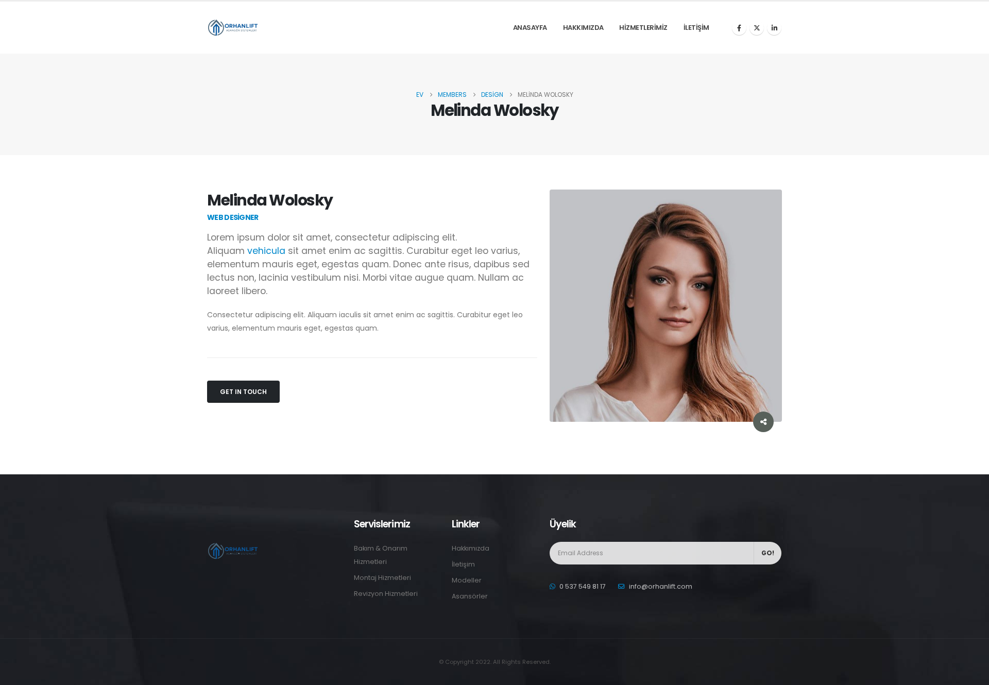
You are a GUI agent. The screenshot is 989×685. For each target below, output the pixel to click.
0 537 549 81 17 (582, 586)
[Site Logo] (233, 27)
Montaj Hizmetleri (382, 577)
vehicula (266, 251)
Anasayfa (530, 27)
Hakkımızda (583, 27)
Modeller (467, 580)
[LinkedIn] (774, 28)
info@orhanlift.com (660, 586)
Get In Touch (243, 391)
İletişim (696, 27)
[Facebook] (739, 28)
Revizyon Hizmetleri (386, 593)
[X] (756, 28)
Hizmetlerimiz (643, 27)
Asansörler (470, 596)
